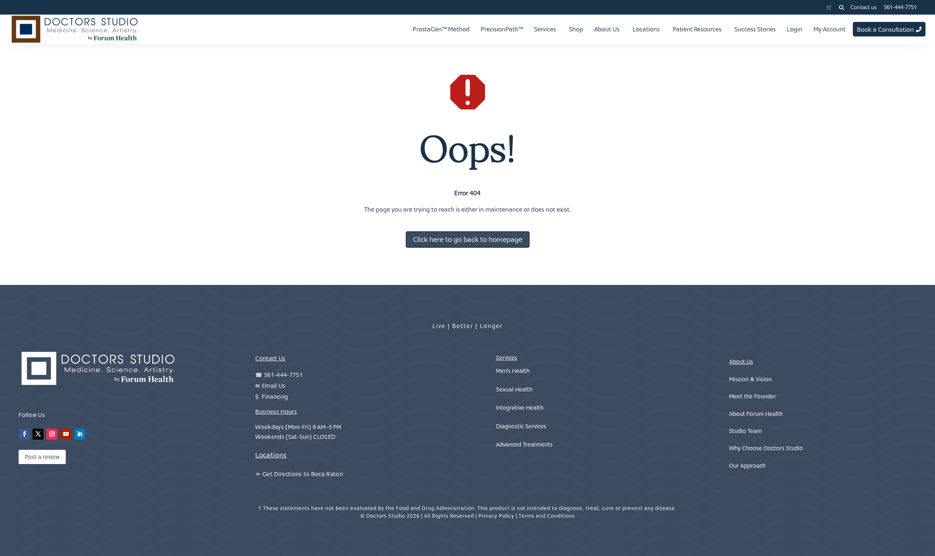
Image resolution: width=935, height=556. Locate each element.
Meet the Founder (752, 396)
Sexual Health (514, 389)
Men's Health (513, 370)
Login (794, 29)
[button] (841, 7)
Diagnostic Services (521, 426)
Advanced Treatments (524, 444)
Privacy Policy (496, 516)
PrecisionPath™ (502, 29)
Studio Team (745, 431)
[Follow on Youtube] (65, 434)
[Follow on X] (38, 434)
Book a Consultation (885, 29)
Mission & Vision (750, 379)
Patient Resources (697, 29)
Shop (576, 29)
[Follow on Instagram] (51, 434)
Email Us (274, 385)
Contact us (864, 7)
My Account (829, 29)
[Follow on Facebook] (24, 434)
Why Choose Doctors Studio (766, 448)
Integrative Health (519, 407)
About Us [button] (606, 29)
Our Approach (747, 465)
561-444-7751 (900, 7)
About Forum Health (756, 413)
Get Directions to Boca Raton (303, 474)
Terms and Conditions (547, 516)
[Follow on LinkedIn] (79, 434)
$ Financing (271, 396)
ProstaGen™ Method (441, 29)
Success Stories (755, 29)
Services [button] (545, 29)
